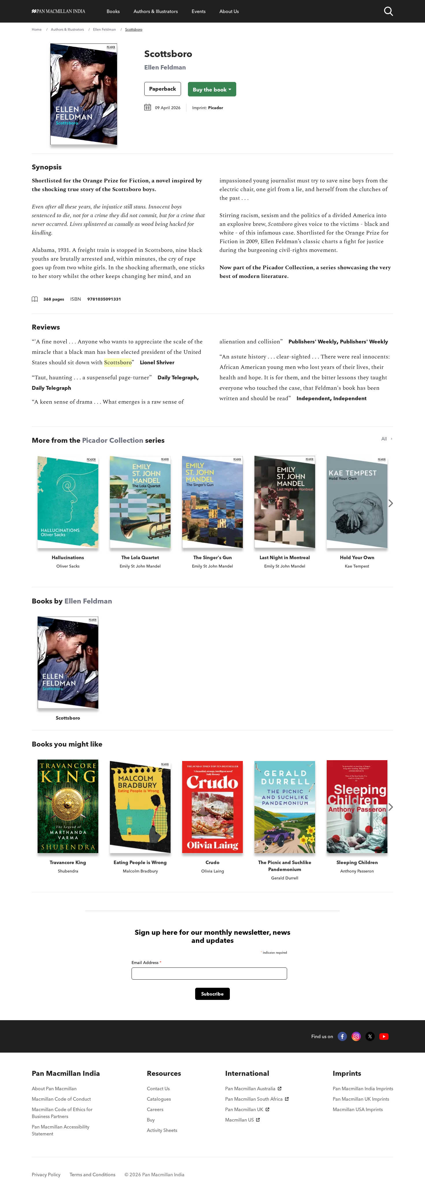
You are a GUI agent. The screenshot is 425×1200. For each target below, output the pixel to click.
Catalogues (159, 1099)
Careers (155, 1109)
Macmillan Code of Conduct (61, 1099)
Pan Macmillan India (66, 1073)
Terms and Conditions (92, 1174)
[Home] (58, 11)
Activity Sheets (162, 1130)
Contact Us (158, 1088)
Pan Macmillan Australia (250, 1088)
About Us (229, 11)
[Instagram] (356, 1036)
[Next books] (391, 503)
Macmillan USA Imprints (358, 1109)
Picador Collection (112, 440)
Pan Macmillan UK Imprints (361, 1099)
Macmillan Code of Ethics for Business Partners (62, 1112)
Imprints (347, 1073)
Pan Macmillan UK (244, 1109)
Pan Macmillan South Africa (254, 1099)
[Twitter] (370, 1036)
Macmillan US (239, 1120)
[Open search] (388, 11)
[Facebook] (342, 1036)
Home (37, 29)
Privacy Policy (46, 1174)
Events (199, 11)
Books (113, 11)
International (247, 1073)
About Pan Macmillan (54, 1088)
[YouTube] (384, 1036)
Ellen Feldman (104, 29)
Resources (164, 1073)
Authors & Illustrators (156, 11)
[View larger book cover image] (83, 94)
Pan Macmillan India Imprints (363, 1088)
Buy (151, 1120)
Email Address (146, 962)
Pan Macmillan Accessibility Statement (60, 1130)
